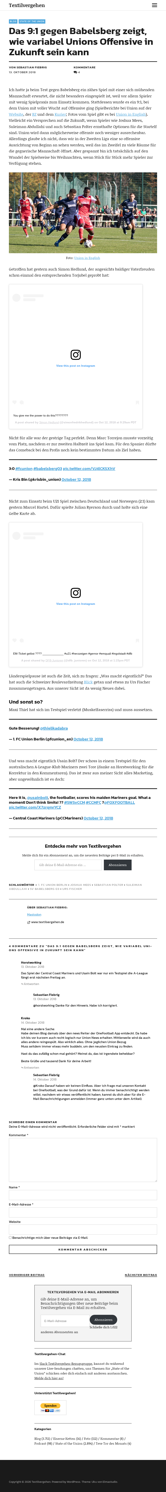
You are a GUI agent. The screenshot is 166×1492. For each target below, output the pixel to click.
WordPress (73, 1482)
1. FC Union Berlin (52, 884)
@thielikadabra (54, 728)
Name (14, 1187)
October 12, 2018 (76, 479)
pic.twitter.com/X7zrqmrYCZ (35, 807)
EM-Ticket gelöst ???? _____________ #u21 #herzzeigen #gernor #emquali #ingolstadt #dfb (72, 653)
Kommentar (18, 1135)
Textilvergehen (27, 5)
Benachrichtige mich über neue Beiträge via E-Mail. (50, 1237)
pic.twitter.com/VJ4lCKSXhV (89, 468)
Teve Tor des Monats (111, 1443)
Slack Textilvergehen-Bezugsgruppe (65, 1363)
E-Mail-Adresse (21, 1204)
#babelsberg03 (47, 468)
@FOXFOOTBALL (119, 802)
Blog (13, 21)
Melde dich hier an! (49, 1378)
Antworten (31, 983)
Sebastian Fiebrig (51, 907)
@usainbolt (37, 797)
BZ (34, 114)
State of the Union (32, 21)
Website (16, 114)
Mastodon (34, 914)
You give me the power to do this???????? (40, 415)
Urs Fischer (72, 888)
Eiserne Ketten (64, 1438)
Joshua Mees (80, 884)
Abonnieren (118, 864)
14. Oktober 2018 (32, 1022)
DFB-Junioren (54, 660)
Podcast (40, 1443)
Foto (87, 1438)
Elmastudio (110, 1482)
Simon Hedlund (49, 422)
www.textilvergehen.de (47, 922)
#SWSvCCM (74, 802)
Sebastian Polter (108, 884)
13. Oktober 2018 (22, 72)
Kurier (60, 114)
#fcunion (24, 468)
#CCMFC (93, 802)
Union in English (131, 114)
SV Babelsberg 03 (45, 888)
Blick (88, 682)
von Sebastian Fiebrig (28, 67)
